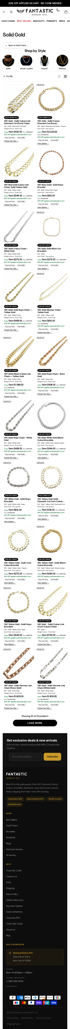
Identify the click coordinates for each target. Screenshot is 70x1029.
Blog (8, 935)
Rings (8, 843)
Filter (9, 76)
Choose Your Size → (11, 141)
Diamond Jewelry (14, 849)
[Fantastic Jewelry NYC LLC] (35, 12)
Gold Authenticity (14, 912)
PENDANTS (52, 21)
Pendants (10, 837)
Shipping (10, 888)
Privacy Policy (13, 1018)
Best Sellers (11, 820)
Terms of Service (43, 1018)
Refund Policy (27, 1018)
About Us (10, 929)
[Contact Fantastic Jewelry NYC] (59, 12)
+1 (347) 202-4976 (14, 981)
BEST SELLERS (24, 21)
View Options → (43, 143)
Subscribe (52, 756)
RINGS (62, 21)
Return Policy (12, 894)
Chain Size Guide (14, 923)
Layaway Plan (13, 917)
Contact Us (11, 876)
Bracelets (10, 831)
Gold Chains (12, 825)
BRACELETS (39, 21)
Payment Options (14, 906)
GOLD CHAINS (8, 21)
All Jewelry (11, 855)
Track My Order (14, 870)
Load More (35, 723)
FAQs (8, 882)
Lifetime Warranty (14, 900)
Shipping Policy (13, 1024)
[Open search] (11, 12)
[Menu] (4, 12)
